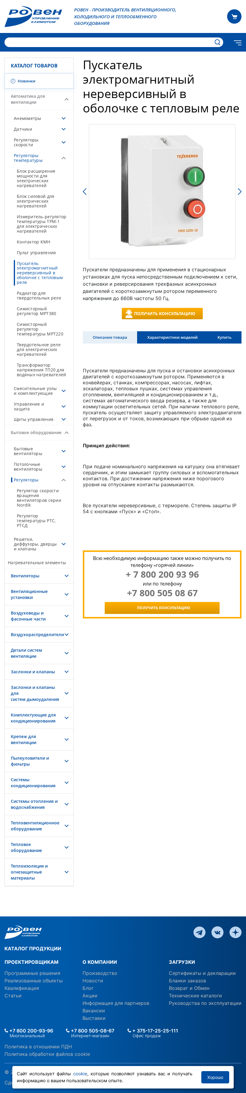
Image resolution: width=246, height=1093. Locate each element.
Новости (92, 981)
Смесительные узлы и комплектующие (35, 391)
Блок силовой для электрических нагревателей (35, 201)
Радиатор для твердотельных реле (39, 295)
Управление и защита (29, 406)
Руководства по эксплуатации (205, 1003)
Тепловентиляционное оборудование (35, 826)
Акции (90, 996)
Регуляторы (26, 480)
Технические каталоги (195, 996)
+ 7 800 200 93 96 (162, 574)
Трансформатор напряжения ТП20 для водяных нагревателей (41, 369)
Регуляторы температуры (28, 158)
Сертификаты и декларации (202, 973)
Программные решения (32, 973)
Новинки (26, 81)
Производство (99, 973)
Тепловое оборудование (26, 847)
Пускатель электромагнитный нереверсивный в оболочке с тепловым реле (40, 273)
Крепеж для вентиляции (23, 739)
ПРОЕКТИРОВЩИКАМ (31, 962)
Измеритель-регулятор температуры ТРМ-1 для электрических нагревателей (41, 224)
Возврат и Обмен (189, 988)
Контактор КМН (33, 242)
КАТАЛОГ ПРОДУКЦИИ (32, 949)
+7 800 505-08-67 (92, 1031)
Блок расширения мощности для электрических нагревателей (36, 178)
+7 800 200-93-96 (30, 1031)
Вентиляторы (25, 576)
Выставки (94, 1018)
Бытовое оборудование (36, 432)
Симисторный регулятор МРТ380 (36, 311)
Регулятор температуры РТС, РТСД (36, 520)
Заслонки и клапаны (33, 672)
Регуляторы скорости (26, 142)
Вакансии (93, 1011)
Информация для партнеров (115, 1003)
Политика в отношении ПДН (38, 1047)
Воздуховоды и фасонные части (28, 616)
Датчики (23, 129)
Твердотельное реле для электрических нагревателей (39, 349)
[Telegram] (200, 932)
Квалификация (21, 988)
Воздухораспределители (37, 634)
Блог (88, 988)
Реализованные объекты (33, 981)
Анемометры (27, 118)
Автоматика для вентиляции (28, 99)
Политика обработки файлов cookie (47, 1054)
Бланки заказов (187, 981)
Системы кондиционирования (33, 782)
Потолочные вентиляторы (28, 466)
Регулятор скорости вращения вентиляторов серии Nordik (39, 498)
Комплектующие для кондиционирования (33, 718)
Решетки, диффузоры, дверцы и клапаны (35, 544)
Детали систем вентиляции (26, 653)
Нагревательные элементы (37, 562)
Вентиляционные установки (29, 594)
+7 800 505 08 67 (162, 592)
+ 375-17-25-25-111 (154, 1031)
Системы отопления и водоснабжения (34, 804)
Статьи (13, 996)
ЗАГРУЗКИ (182, 962)
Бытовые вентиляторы (28, 451)
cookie (80, 1074)
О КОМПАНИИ (99, 962)
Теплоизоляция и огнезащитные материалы (29, 872)
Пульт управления (36, 252)
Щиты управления (33, 419)
